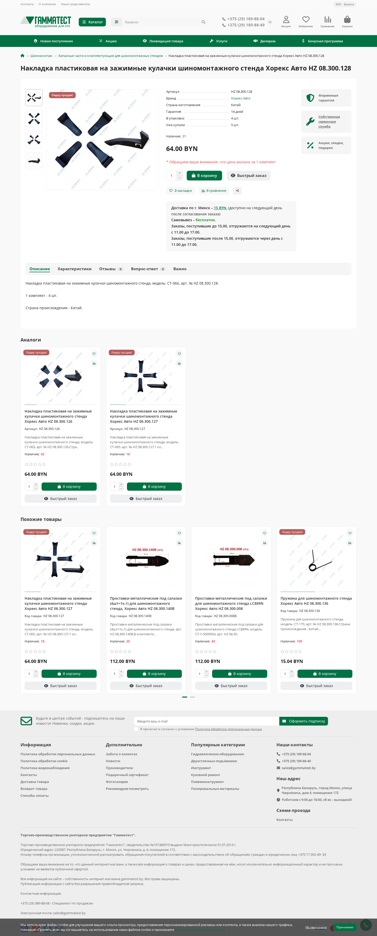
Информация (36, 745)
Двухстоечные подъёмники (214, 761)
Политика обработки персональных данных (58, 754)
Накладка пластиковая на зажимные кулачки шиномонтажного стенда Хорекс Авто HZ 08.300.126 (58, 416)
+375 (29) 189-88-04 (246, 19)
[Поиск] (203, 22)
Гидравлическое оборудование (217, 754)
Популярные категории (218, 745)
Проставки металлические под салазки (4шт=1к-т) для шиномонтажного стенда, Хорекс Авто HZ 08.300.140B (146, 603)
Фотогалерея (117, 781)
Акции (111, 41)
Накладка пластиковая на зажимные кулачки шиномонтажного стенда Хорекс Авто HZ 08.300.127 (143, 416)
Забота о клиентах (121, 754)
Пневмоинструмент (207, 781)
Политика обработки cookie (44, 761)
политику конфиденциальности (200, 929)
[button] (21, 609)
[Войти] (286, 19)
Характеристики (75, 268)
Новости (113, 761)
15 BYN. (220, 207)
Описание (39, 268)
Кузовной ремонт (205, 774)
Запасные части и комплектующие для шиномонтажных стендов (110, 55)
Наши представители (75, 4)
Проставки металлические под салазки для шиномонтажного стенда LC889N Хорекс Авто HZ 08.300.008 (231, 603)
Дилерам (267, 41)
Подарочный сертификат (127, 774)
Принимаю (344, 927)
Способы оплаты (35, 795)
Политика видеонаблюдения (45, 768)
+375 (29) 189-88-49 (246, 25)
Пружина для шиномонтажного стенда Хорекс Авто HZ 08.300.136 (316, 601)
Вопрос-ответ (147, 268)
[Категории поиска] (116, 22)
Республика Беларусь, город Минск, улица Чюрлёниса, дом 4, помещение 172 (317, 790)
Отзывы (110, 268)
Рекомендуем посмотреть (127, 788)
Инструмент (201, 768)
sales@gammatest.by (299, 768)
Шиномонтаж (41, 55)
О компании (47, 4)
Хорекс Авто (241, 98)
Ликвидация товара (166, 41)
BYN (345, 4)
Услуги (221, 41)
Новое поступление (56, 41)
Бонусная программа (325, 41)
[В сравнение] (94, 363)
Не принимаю (316, 927)
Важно (179, 268)
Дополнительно (124, 745)
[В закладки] (94, 353)
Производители (119, 768)
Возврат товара (34, 788)
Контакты (27, 4)
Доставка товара (35, 781)
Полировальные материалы (215, 788)
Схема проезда (293, 810)
